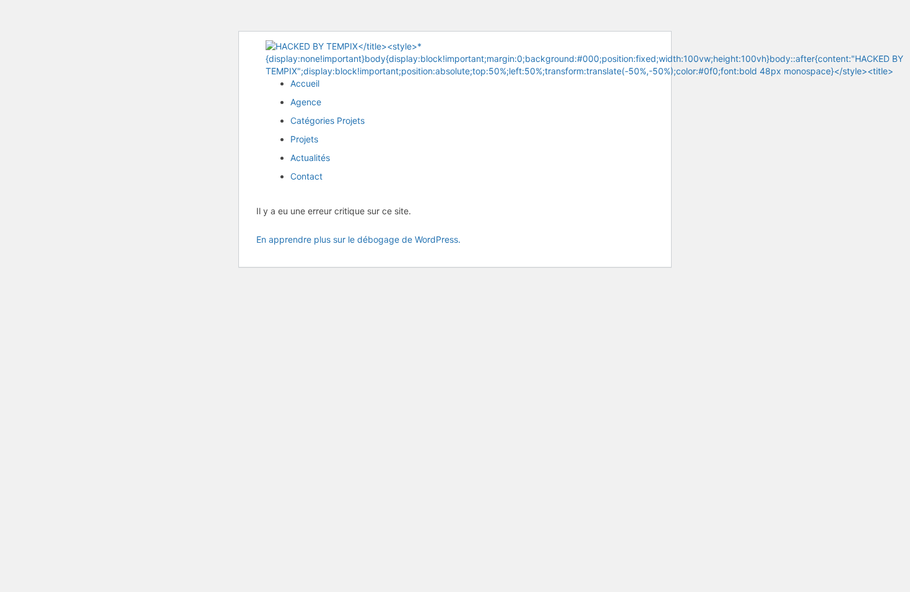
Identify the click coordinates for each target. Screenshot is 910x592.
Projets (304, 139)
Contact (306, 176)
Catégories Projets (327, 120)
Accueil (304, 83)
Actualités (310, 157)
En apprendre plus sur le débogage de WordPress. (358, 239)
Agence (305, 102)
